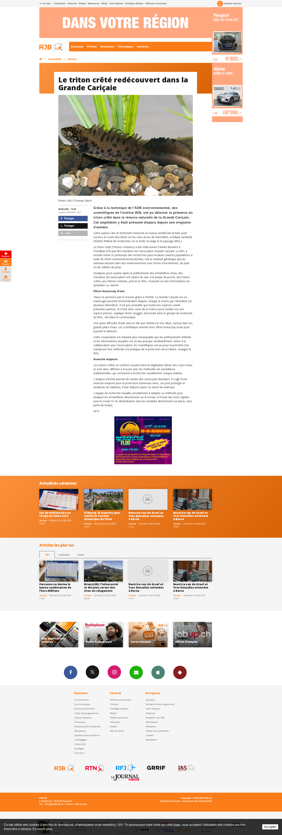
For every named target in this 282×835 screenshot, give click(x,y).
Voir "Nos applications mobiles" (192, 634)
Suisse (72, 59)
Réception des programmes (160, 704)
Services (142, 46)
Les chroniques (82, 704)
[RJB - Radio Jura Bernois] (64, 768)
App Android (180, 672)
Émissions (107, 46)
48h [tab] (47, 554)
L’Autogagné (80, 739)
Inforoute (72, 3)
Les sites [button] (46, 3)
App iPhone (158, 672)
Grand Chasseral (82, 717)
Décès (104, 3)
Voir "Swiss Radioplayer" (58, 634)
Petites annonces (119, 717)
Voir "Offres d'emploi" (148, 634)
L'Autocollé (80, 744)
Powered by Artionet (170, 801)
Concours (79, 753)
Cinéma (114, 704)
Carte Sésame (116, 3)
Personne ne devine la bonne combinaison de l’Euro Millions (55, 587)
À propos (150, 700)
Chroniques (125, 46)
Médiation (151, 726)
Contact (150, 735)
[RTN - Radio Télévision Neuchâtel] (95, 768)
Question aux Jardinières (87, 735)
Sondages (79, 748)
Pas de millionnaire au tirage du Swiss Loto (55, 514)
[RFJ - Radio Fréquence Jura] (125, 768)
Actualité (54, 59)
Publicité (150, 713)
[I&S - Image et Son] (186, 768)
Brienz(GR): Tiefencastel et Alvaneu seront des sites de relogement (101, 587)
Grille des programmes (86, 713)
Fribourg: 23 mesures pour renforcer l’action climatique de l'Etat (102, 516)
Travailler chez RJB (155, 717)
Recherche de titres (84, 708)
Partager (68, 218)
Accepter (270, 826)
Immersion (80, 722)
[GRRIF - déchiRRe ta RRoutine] (156, 768)
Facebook (70, 672)
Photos (92, 46)
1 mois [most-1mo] (80, 554)
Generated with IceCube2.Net (197, 801)
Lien (67, 233)
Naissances (93, 3)
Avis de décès (117, 731)
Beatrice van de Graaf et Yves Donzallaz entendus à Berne (146, 516)
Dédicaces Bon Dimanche (87, 726)
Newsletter (151, 739)
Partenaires (152, 722)
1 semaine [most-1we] (63, 554)
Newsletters (136, 672)
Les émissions (81, 700)
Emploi (82, 3)
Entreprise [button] (60, 3)
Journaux (77, 46)
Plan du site (81, 804)
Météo (113, 713)
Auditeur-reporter (232, 3)
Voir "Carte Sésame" (103, 634)
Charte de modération (157, 731)
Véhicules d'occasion (156, 3)
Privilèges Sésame (134, 3)
